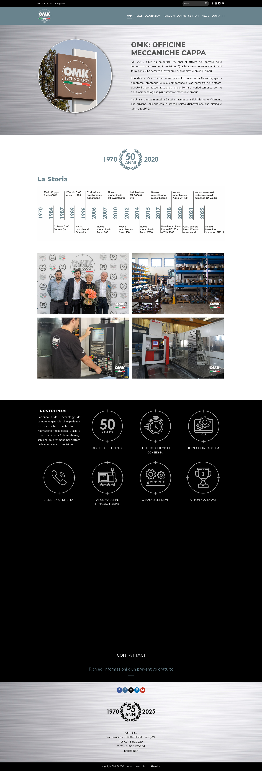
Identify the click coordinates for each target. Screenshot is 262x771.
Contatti (218, 15)
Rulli (138, 15)
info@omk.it (61, 3)
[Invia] (206, 3)
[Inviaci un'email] (131, 690)
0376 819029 (44, 3)
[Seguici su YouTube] (223, 3)
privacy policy (140, 766)
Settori (193, 15)
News (205, 15)
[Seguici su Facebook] (213, 3)
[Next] (122, 283)
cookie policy (154, 766)
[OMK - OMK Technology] (65, 16)
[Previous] (43, 283)
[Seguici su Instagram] (216, 3)
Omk (129, 15)
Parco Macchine (175, 15)
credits (129, 766)
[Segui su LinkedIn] (219, 3)
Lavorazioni (153, 15)
